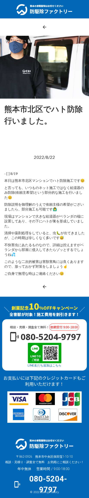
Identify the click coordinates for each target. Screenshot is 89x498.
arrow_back (44, 27)
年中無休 (24, 468)
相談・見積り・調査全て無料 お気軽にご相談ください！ (44, 462)
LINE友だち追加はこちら (44, 365)
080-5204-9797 (51, 337)
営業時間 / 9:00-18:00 (53, 469)
